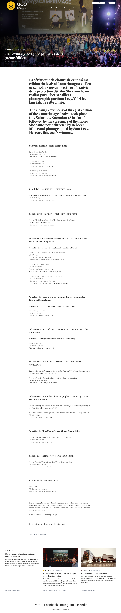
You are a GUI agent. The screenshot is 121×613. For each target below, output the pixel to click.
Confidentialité (65, 609)
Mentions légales (56, 609)
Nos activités (110, 8)
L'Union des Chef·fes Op (14, 61)
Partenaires (67, 8)
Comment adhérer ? (91, 8)
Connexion (37, 604)
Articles (50, 8)
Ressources (77, 8)
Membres (58, 8)
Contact (101, 8)
